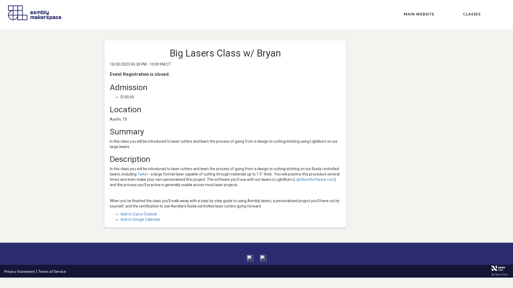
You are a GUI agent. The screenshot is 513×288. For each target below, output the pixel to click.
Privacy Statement (19, 271)
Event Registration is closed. (140, 74)
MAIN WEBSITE (419, 14)
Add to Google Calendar (140, 219)
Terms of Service (52, 271)
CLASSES (472, 14)
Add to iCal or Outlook (139, 214)
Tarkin (142, 174)
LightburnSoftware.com (314, 179)
